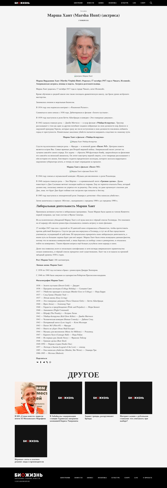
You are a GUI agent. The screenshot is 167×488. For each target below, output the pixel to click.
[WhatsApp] (50, 362)
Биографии (78, 3)
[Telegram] (43, 362)
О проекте (147, 478)
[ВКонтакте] (37, 362)
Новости (90, 3)
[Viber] (47, 362)
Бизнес (101, 3)
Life (134, 3)
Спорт (143, 3)
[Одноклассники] (40, 362)
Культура (124, 3)
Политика (113, 3)
